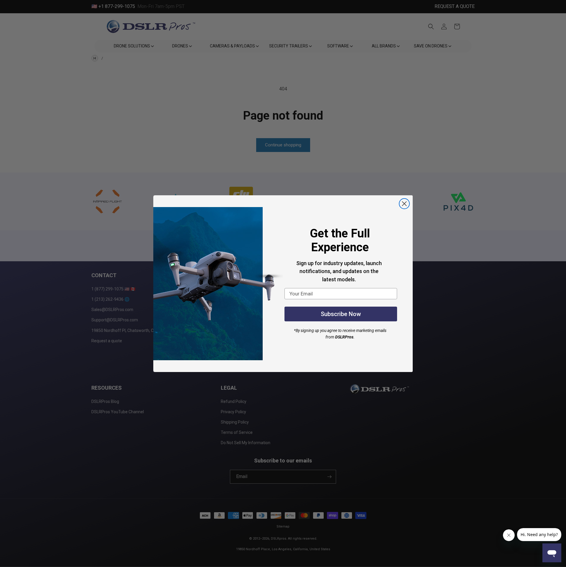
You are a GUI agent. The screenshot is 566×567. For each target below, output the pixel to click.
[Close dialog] (404, 204)
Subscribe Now (341, 314)
